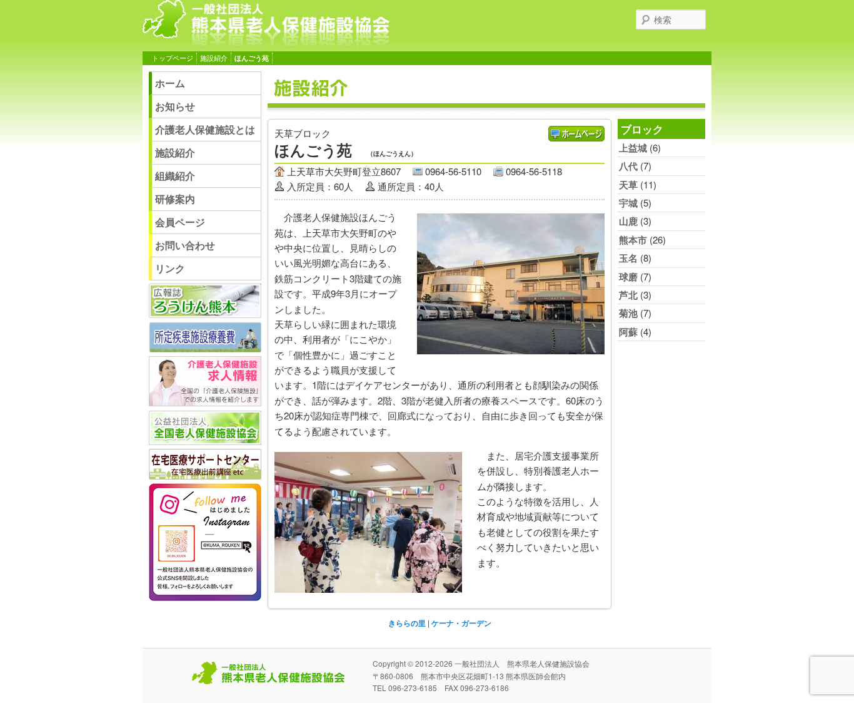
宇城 (628, 203)
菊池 (628, 313)
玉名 (628, 258)
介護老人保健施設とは (205, 129)
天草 (628, 185)
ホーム (170, 83)
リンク (170, 268)
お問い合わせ (185, 245)
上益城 (633, 148)
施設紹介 (214, 58)
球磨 (628, 277)
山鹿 (628, 221)
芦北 (628, 295)
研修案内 (175, 199)
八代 (628, 166)
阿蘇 (628, 332)
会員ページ (180, 222)
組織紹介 (175, 175)
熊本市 (633, 240)
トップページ (172, 58)
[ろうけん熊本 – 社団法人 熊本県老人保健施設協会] (266, 41)
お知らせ (175, 106)
